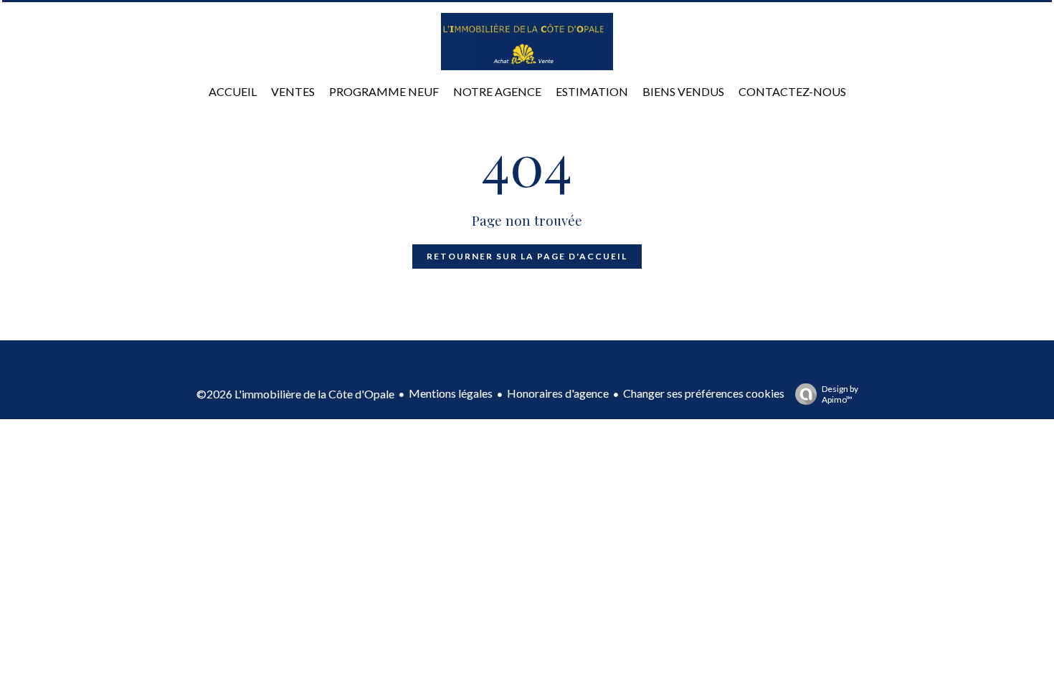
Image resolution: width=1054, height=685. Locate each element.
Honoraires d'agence (558, 393)
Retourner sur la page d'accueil (527, 256)
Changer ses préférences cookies (703, 393)
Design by (840, 394)
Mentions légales (451, 393)
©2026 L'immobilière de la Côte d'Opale (295, 394)
